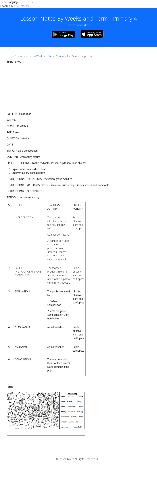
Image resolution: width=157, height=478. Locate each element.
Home (10, 56)
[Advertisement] (78, 88)
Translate (24, 6)
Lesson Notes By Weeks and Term (36, 56)
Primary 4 (63, 56)
